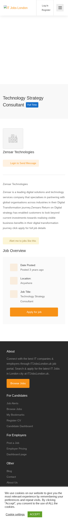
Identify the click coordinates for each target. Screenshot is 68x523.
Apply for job (34, 311)
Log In (44, 5)
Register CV (14, 420)
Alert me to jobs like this (22, 240)
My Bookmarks (15, 414)
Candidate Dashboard (20, 426)
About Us (12, 482)
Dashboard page (17, 454)
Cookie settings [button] (15, 514)
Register (45, 10)
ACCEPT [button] (35, 514)
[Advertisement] (34, 50)
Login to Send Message (22, 163)
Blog (9, 471)
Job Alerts (12, 403)
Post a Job (13, 442)
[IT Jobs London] (16, 2)
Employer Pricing (17, 448)
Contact (11, 476)
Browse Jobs (18, 383)
